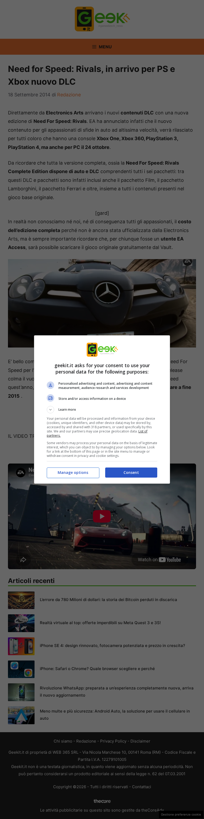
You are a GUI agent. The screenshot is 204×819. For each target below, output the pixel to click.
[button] (102, 409)
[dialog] (102, 409)
